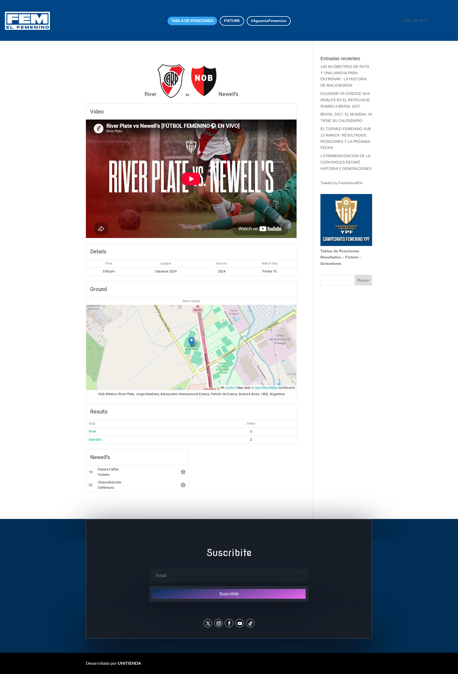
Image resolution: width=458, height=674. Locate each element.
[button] (191, 342)
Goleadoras (330, 263)
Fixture (351, 257)
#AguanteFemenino (269, 21)
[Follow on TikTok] (250, 623)
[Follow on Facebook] (229, 623)
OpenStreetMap (265, 387)
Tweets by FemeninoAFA (341, 183)
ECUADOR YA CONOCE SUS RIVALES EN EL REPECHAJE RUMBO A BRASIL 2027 (345, 99)
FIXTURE (232, 21)
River (92, 431)
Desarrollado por (113, 663)
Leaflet (229, 387)
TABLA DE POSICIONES (192, 21)
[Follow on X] (208, 623)
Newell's (95, 440)
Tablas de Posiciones (339, 251)
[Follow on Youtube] (239, 623)
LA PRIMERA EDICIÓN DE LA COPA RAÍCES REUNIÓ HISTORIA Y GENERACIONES (346, 162)
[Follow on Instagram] (218, 623)
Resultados (330, 257)
